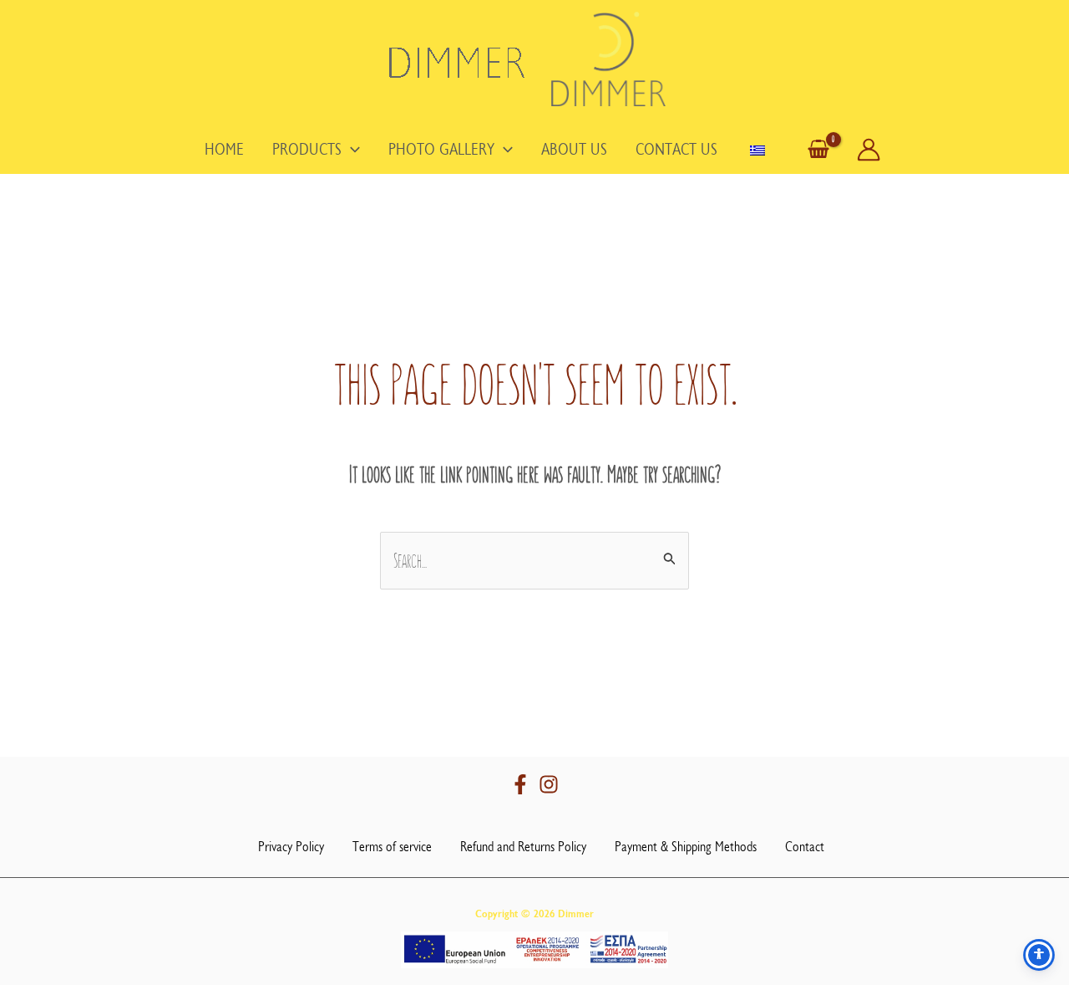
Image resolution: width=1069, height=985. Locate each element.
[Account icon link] (868, 149)
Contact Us (676, 149)
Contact (804, 847)
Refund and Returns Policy (523, 847)
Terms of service (392, 847)
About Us (574, 149)
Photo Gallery (441, 149)
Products (307, 149)
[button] (351, 149)
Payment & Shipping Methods (686, 847)
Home (224, 149)
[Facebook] (520, 784)
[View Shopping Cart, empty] (818, 150)
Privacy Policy (291, 847)
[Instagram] (549, 784)
